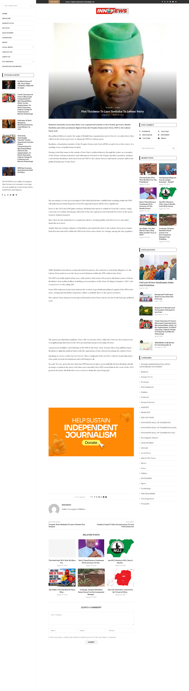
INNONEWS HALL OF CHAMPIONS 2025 (158, 433)
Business (144, 372)
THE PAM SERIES (148, 493)
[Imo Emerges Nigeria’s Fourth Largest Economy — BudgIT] (168, 169)
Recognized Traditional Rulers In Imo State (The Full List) (164, 296)
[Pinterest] (10, 195)
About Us (6, 57)
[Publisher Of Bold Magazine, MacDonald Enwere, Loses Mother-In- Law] (8, 123)
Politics (6, 28)
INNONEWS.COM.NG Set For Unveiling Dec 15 (164, 344)
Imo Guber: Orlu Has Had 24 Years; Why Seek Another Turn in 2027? (147, 231)
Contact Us (7, 52)
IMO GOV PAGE (147, 417)
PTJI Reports (7, 62)
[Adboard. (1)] (91, 409)
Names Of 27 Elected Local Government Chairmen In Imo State (165, 310)
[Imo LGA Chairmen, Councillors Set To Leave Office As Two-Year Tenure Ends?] (120, 578)
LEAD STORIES (7, 33)
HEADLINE (6, 18)
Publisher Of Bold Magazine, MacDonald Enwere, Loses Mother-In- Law (25, 124)
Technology (146, 488)
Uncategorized (147, 499)
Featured (145, 397)
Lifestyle (144, 448)
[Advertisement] (67, 180)
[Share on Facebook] (94, 497)
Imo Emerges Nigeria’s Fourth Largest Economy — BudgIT (167, 180)
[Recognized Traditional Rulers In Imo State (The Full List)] (145, 297)
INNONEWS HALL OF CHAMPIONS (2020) (158, 427)
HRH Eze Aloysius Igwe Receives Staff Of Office (25, 170)
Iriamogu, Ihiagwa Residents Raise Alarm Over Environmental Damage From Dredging (166, 233)
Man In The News (148, 458)
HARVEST (145, 407)
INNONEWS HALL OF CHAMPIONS (156, 422)
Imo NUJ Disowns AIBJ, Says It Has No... (81, 2)
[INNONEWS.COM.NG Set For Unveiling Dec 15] (145, 346)
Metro (143, 463)
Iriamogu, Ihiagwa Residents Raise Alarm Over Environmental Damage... (91, 592)
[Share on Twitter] (97, 497)
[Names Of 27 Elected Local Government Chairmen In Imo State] (145, 311)
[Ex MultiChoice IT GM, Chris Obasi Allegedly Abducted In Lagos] (8, 84)
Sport (4, 42)
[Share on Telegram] (103, 497)
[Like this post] (92, 497)
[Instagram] (7, 195)
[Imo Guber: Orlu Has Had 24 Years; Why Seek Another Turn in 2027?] (62, 578)
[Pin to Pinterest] (99, 497)
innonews (106, 115)
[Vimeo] (16, 195)
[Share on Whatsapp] (101, 497)
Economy (145, 382)
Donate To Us (8, 23)
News (143, 468)
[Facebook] (2, 195)
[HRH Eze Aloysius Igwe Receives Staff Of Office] (8, 171)
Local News (7, 47)
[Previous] (61, 1)
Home (4, 14)
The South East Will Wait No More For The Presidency (148, 180)
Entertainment (147, 387)
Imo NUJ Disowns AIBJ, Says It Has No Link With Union (167, 204)
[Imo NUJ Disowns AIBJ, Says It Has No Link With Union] (120, 548)
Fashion (144, 392)
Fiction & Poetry (148, 402)
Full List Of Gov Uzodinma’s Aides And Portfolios (156, 284)
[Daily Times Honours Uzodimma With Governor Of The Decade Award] (91, 548)
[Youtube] (13, 195)
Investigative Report (12, 66)
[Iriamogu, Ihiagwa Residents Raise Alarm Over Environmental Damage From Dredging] (91, 578)
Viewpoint (7, 38)
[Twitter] (5, 195)
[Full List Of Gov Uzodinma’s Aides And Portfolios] (158, 267)
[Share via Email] (106, 497)
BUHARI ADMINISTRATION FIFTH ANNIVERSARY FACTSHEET (154, 365)
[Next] (64, 1)
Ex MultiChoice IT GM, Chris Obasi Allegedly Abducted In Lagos (25, 84)
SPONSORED (146, 478)
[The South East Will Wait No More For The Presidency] (62, 548)
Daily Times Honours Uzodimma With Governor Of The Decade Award (147, 205)
